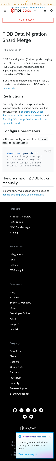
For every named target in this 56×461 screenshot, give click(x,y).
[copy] (50, 151)
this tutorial (9, 88)
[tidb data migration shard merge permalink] (33, 40)
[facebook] (34, 410)
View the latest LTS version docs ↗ (28, 7)
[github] (15, 410)
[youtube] (31, 416)
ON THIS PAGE (26, 20)
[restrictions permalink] (26, 96)
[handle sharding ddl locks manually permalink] (20, 183)
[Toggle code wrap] (45, 151)
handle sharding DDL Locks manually (23, 194)
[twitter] (21, 410)
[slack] (41, 410)
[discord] (24, 416)
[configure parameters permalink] (43, 131)
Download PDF (14, 50)
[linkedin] (28, 410)
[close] (50, 436)
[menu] (5, 11)
